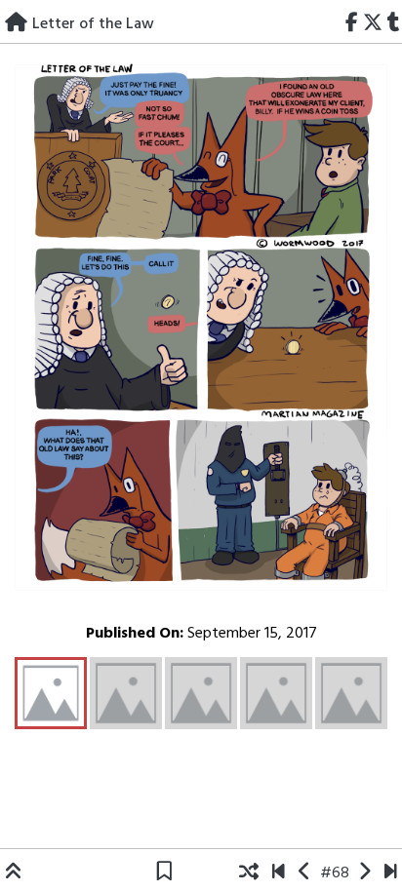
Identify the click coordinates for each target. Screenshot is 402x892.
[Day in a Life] (364, 873)
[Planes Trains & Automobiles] (391, 873)
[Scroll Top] (13, 873)
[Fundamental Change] (305, 873)
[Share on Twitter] (372, 24)
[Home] (16, 24)
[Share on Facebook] (352, 24)
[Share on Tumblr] (393, 24)
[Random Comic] (248, 873)
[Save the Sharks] (278, 873)
